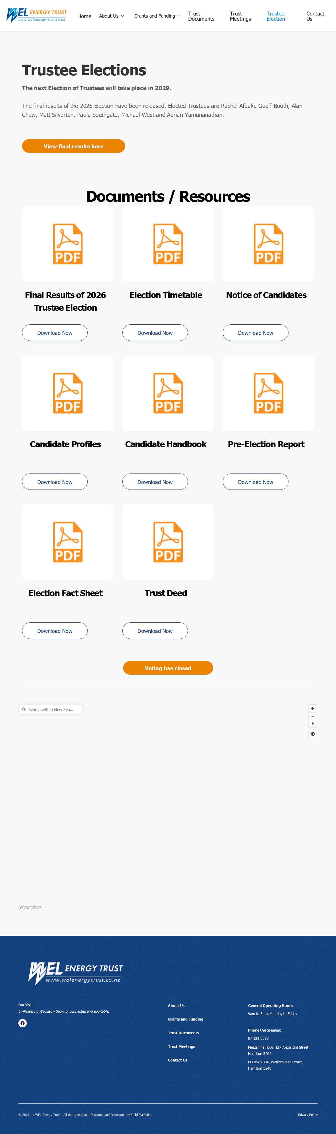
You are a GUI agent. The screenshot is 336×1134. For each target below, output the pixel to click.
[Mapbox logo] (29, 907)
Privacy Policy (308, 1114)
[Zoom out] (313, 716)
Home (84, 15)
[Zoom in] (313, 708)
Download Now (54, 332)
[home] (36, 15)
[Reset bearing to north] (313, 723)
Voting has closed (168, 667)
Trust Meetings (240, 16)
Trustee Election (276, 16)
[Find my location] (313, 734)
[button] (111, 16)
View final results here (73, 146)
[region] (168, 807)
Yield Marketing (142, 1114)
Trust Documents (201, 16)
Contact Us (315, 16)
